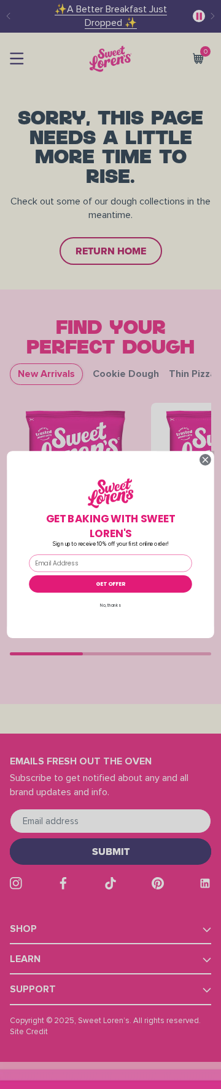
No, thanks (110, 605)
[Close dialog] (206, 460)
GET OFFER (111, 584)
